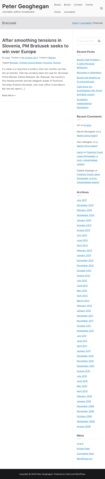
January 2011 (84, 351)
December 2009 (85, 406)
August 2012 (83, 275)
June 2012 (82, 285)
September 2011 (85, 330)
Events (89, 4)
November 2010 (85, 361)
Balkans (52, 57)
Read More (8, 95)
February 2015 (84, 210)
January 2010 (84, 401)
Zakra (68, 474)
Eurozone (47, 62)
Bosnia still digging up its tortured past (88, 79)
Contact (78, 4)
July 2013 (82, 235)
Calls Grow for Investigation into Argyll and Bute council (89, 90)
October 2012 (84, 270)
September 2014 (85, 215)
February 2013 (84, 250)
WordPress (80, 474)
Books (57, 4)
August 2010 (83, 371)
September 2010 (85, 366)
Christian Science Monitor (30, 62)
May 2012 (82, 290)
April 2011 (82, 346)
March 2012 (83, 300)
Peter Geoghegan (25, 6)
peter (7, 57)
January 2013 (84, 255)
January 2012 (84, 310)
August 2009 (84, 426)
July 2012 (82, 280)
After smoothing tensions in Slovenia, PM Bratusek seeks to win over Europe (35, 46)
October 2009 (84, 416)
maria (80, 152)
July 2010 (82, 376)
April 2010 (82, 391)
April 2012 (82, 295)
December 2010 (85, 356)
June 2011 (82, 341)
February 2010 (84, 396)
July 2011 (82, 335)
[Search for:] (90, 41)
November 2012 (85, 265)
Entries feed (83, 448)
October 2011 (84, 325)
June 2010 (82, 381)
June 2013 (82, 240)
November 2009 (85, 411)
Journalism (69, 12)
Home (57, 12)
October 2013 (84, 225)
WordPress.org (84, 458)
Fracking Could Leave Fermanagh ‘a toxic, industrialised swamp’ (88, 178)
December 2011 (85, 315)
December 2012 (85, 260)
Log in (80, 443)
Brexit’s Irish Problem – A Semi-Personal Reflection (89, 63)
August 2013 (83, 230)
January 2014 (84, 220)
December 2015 (85, 205)
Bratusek (14, 62)
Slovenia (57, 62)
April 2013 (82, 245)
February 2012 (84, 305)
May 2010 (82, 386)
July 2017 (82, 200)
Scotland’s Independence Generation (84, 103)
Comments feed (85, 453)
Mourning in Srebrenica (89, 72)
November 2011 (85, 320)
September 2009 (86, 421)
